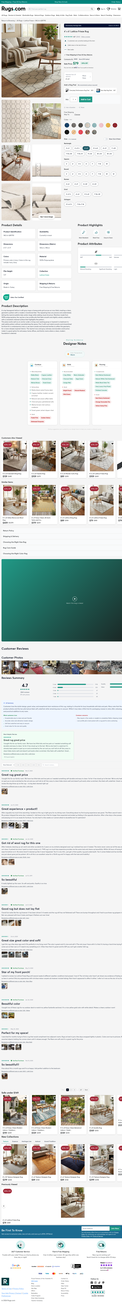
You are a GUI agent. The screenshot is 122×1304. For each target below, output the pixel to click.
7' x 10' (114, 148)
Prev (63, 1090)
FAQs (62, 1283)
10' (107, 164)
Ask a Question (70, 107)
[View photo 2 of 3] (11, 923)
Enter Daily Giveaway (37, 1298)
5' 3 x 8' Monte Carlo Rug (69, 474)
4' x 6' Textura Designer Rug (41, 1177)
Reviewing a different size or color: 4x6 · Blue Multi (17, 1042)
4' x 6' (86, 148)
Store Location (35, 1286)
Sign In (103, 9)
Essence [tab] (15, 1141)
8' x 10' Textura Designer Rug (13, 1177)
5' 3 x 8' (95, 148)
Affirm (33, 1291)
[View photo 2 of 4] (11, 825)
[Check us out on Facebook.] (92, 1282)
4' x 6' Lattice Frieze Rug (98, 518)
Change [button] (77, 114)
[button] (57, 27)
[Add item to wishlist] (25, 443)
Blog (32, 1283)
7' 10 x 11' (80, 154)
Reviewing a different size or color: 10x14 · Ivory (16, 857)
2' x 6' (67, 184)
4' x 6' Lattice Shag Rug (68, 518)
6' (86, 164)
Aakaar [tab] (38, 1141)
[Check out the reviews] (98, 1293)
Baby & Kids (60, 15)
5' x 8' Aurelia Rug (95, 1128)
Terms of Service (98, 1236)
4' (72, 164)
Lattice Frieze (29, 21)
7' (92, 164)
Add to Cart (86, 99)
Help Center (64, 1286)
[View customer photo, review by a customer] (22, 667)
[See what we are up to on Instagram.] (95, 1282)
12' (113, 174)
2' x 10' (85, 184)
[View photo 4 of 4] (25, 825)
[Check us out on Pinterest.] (103, 1282)
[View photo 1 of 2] (5, 862)
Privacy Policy (85, 1236)
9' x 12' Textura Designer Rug (99, 1177)
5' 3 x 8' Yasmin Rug (38, 474)
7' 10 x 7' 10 (80, 204)
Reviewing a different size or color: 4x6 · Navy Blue (17, 981)
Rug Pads (69, 15)
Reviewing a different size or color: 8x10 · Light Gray (17, 820)
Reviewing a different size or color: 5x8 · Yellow (16, 1010)
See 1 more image (46, 217)
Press (62, 1296)
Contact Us (64, 1278)
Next (86, 1090)
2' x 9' (76, 184)
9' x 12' (90, 154)
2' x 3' (67, 148)
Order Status (115, 2)
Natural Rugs (39, 15)
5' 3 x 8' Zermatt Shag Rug (12, 474)
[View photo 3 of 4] (18, 825)
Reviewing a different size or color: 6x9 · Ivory (15, 918)
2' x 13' (94, 184)
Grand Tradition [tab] (50, 1141)
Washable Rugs (27, 15)
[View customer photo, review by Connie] (8, 667)
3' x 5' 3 (77, 148)
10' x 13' (99, 154)
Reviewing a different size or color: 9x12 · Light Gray (19, 754)
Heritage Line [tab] (26, 1141)
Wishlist (113, 9)
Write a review (85, 37)
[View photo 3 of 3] (18, 923)
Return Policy (65, 1291)
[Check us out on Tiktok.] (99, 1282)
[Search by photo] (29, 9)
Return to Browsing (8, 21)
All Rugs (4, 15)
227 (81, 1090)
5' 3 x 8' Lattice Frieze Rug (98, 474)
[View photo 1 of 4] (5, 825)
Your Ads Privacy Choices (11, 1293)
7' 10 (99, 164)
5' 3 (79, 164)
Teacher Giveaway (37, 1300)
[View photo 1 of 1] (5, 791)
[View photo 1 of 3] (5, 923)
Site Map (34, 1288)
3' (66, 164)
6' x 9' (104, 148)
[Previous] (4, 459)
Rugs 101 (63, 1288)
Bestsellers (34, 1293)
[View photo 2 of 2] (11, 862)
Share (82, 107)
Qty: (67, 99)
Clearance (116, 15)
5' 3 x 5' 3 (69, 204)
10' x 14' (109, 154)
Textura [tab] (5, 1141)
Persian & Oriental (14, 15)
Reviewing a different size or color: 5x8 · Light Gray (17, 950)
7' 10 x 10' (69, 154)
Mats (75, 15)
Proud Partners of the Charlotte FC (42, 1278)
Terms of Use (7, 1289)
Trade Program (35, 1296)
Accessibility (64, 1293)
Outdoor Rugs (50, 15)
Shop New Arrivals (61, 2)
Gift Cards (34, 1281)
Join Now (115, 1228)
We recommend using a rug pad (87, 85)
